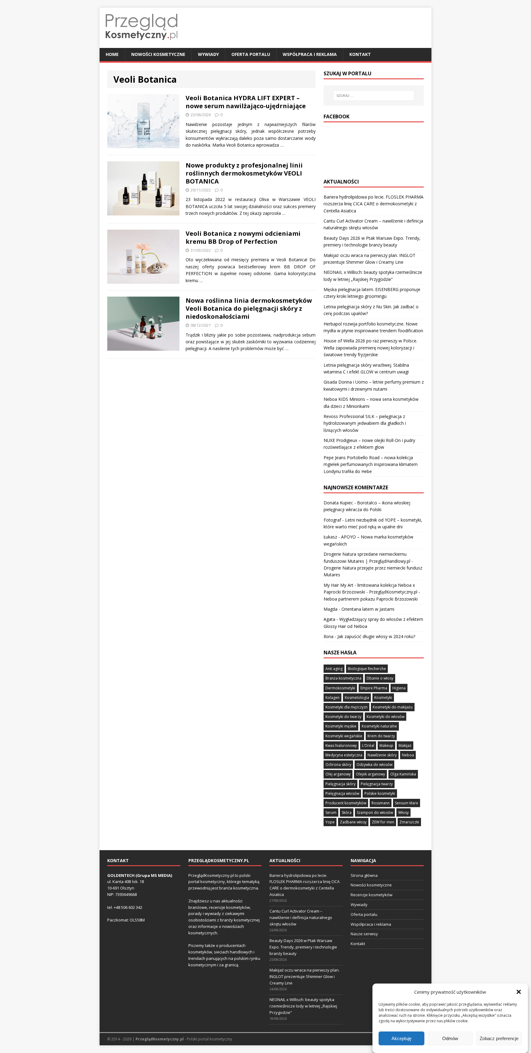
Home (112, 54)
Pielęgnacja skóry (340, 784)
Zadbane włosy (353, 822)
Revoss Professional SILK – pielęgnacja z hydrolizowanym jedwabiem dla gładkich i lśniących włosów (365, 423)
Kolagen (332, 697)
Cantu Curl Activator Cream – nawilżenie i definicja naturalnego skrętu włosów (300, 917)
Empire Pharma (373, 688)
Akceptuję (401, 1038)
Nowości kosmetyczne (158, 54)
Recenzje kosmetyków (371, 894)
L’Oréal (368, 745)
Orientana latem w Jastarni (367, 609)
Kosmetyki (383, 697)
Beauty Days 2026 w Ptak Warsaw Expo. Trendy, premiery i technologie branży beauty (303, 947)
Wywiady (208, 54)
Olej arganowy (338, 774)
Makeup (386, 745)
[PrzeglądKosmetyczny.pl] (141, 44)
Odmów (450, 1038)
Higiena (399, 688)
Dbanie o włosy (380, 678)
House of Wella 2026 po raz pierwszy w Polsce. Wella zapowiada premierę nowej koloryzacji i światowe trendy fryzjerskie (370, 347)
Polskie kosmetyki (379, 793)
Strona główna (364, 875)
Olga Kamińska (403, 774)
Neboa (408, 755)
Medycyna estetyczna (343, 755)
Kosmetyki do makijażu (393, 707)
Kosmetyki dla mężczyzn (346, 707)
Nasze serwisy (364, 934)
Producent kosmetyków (345, 803)
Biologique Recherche (367, 668)
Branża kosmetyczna (343, 678)
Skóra (347, 812)
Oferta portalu (250, 54)
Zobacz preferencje (499, 1038)
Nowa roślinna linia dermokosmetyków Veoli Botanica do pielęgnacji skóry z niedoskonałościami (249, 308)
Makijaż (405, 745)
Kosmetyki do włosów (385, 716)
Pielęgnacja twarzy (377, 784)
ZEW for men (383, 822)
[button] (519, 992)
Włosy (403, 812)
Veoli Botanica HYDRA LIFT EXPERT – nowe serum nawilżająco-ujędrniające (246, 102)
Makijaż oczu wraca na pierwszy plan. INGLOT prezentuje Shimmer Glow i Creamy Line (304, 976)
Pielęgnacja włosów (342, 793)
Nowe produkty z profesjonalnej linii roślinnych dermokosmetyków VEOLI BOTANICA (244, 173)
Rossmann (381, 803)
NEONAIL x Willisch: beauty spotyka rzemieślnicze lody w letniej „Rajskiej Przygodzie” (303, 1006)
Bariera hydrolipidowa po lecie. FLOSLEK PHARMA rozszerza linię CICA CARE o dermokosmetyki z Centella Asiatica (373, 204)
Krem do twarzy (381, 736)
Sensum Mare (406, 803)
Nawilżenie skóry (382, 755)
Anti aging (334, 668)
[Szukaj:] (373, 95)
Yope (330, 822)
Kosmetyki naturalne (379, 726)
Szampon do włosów (375, 812)
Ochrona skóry (338, 764)
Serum (330, 812)
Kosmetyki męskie (340, 726)
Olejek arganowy (370, 774)
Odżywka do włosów (374, 764)
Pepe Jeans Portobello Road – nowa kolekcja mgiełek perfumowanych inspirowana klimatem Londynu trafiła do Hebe (371, 464)
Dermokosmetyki (340, 688)
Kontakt (360, 54)
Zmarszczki (409, 822)
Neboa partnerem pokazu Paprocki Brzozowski (371, 599)
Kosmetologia (357, 697)
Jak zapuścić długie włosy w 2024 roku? (376, 636)
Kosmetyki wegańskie (343, 736)
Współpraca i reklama (310, 54)
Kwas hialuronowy (341, 745)
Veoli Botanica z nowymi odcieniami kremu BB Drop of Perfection (243, 237)
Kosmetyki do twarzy (343, 716)
